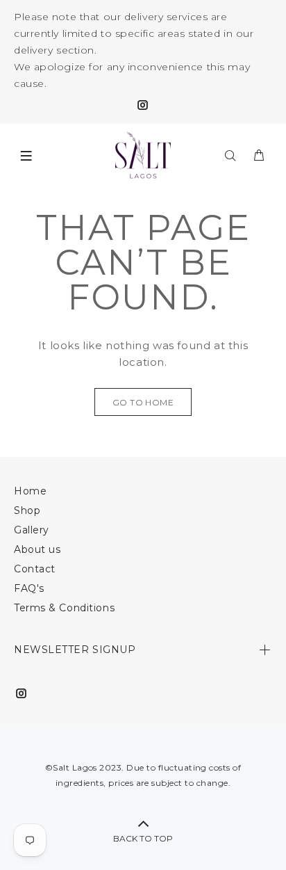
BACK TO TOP (143, 838)
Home (30, 491)
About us (37, 549)
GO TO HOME (143, 402)
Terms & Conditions (64, 608)
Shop (27, 510)
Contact (35, 569)
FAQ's (29, 588)
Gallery (31, 530)
